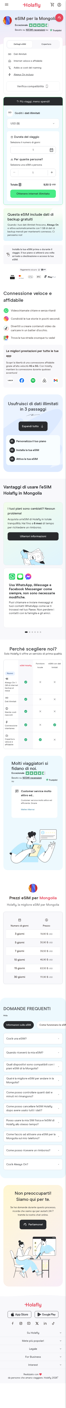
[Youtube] (29, 1323)
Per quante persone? (28, 159)
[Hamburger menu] (6, 5)
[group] (33, 1038)
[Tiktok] (53, 1323)
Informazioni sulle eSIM (18, 1025)
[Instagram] (21, 1323)
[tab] (20, 44)
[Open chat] (59, 18)
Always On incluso (24, 74)
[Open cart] (52, 5)
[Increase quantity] (51, 172)
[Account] (59, 5)
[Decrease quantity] (14, 172)
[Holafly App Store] (19, 1314)
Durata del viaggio (26, 137)
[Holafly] (33, 1304)
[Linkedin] (45, 1323)
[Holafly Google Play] (46, 1314)
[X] (37, 1323)
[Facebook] (13, 1323)
